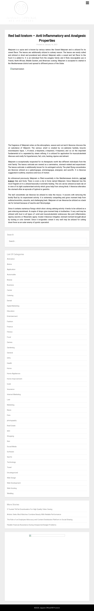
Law (8, 400)
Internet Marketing (14, 394)
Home (9, 368)
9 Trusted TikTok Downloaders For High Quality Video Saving (29, 509)
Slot (8, 441)
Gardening (11, 348)
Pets (8, 415)
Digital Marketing (13, 306)
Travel (9, 467)
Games (9, 342)
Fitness (9, 332)
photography (12, 420)
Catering (10, 295)
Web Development (14, 483)
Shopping (10, 436)
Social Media (12, 447)
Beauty (9, 280)
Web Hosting (12, 488)
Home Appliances (13, 374)
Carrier (9, 290)
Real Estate (11, 426)
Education (10, 311)
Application (11, 269)
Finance (10, 327)
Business (10, 285)
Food (9, 337)
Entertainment (12, 316)
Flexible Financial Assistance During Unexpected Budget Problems (31, 525)
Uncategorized (12, 473)
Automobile (11, 275)
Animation (11, 259)
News (9, 410)
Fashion (10, 321)
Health (9, 363)
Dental (9, 301)
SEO (8, 431)
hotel (9, 384)
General (10, 353)
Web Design (11, 478)
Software (10, 452)
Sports (9, 457)
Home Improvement (14, 379)
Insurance (10, 389)
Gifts (9, 358)
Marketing (10, 405)
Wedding (10, 493)
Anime (9, 264)
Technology (11, 462)
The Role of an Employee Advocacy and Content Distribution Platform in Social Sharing (39, 520)
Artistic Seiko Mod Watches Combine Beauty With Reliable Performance (34, 514)
